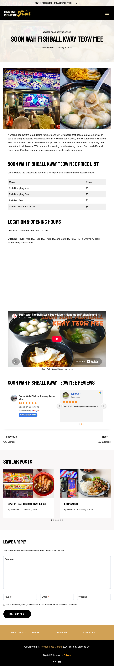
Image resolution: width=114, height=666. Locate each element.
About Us (61, 632)
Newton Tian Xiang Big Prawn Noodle (27, 504)
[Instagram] (59, 661)
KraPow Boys (71, 504)
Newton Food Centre (43, 3)
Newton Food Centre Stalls (57, 32)
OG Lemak (10, 439)
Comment (10, 559)
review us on (26, 414)
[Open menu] (107, 13)
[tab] (51, 520)
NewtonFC (49, 47)
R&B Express (104, 439)
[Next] (106, 493)
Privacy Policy (93, 632)
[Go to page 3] (83, 423)
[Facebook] (54, 661)
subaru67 (76, 394)
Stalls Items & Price (63, 3)
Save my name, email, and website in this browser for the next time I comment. (42, 604)
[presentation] (28, 483)
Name (8, 597)
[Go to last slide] (8, 493)
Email (45, 597)
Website (82, 597)
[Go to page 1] (79, 423)
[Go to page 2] (81, 424)
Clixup (67, 655)
